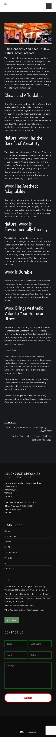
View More (11, 620)
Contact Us (9, 568)
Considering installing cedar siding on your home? (26, 594)
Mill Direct (8, 547)
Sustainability (10, 552)
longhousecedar (24, 395)
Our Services (10, 536)
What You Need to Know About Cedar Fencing (24, 610)
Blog (6, 563)
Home (7, 531)
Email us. (8, 512)
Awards (7, 541)
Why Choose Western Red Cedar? (19, 605)
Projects (8, 557)
